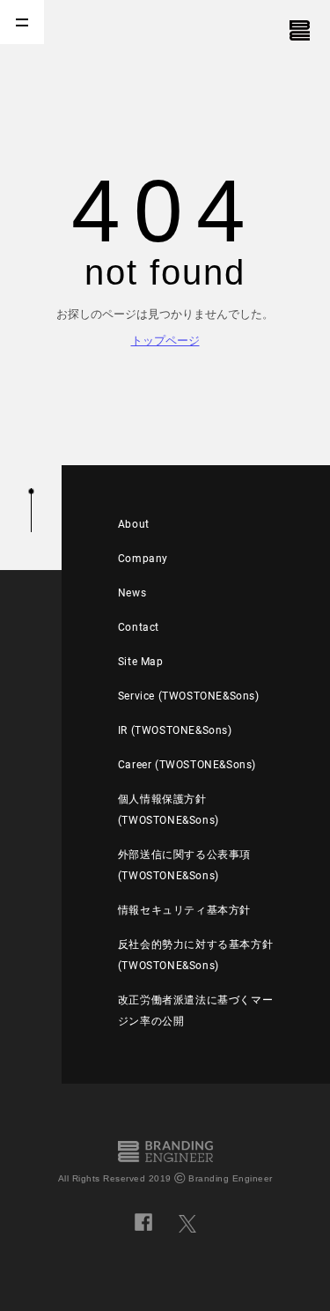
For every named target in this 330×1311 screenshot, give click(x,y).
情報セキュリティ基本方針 (184, 910)
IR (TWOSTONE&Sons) (175, 730)
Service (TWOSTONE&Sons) (189, 696)
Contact (138, 627)
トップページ (165, 340)
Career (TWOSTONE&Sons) (187, 765)
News (132, 593)
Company (143, 558)
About (134, 524)
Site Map (141, 662)
